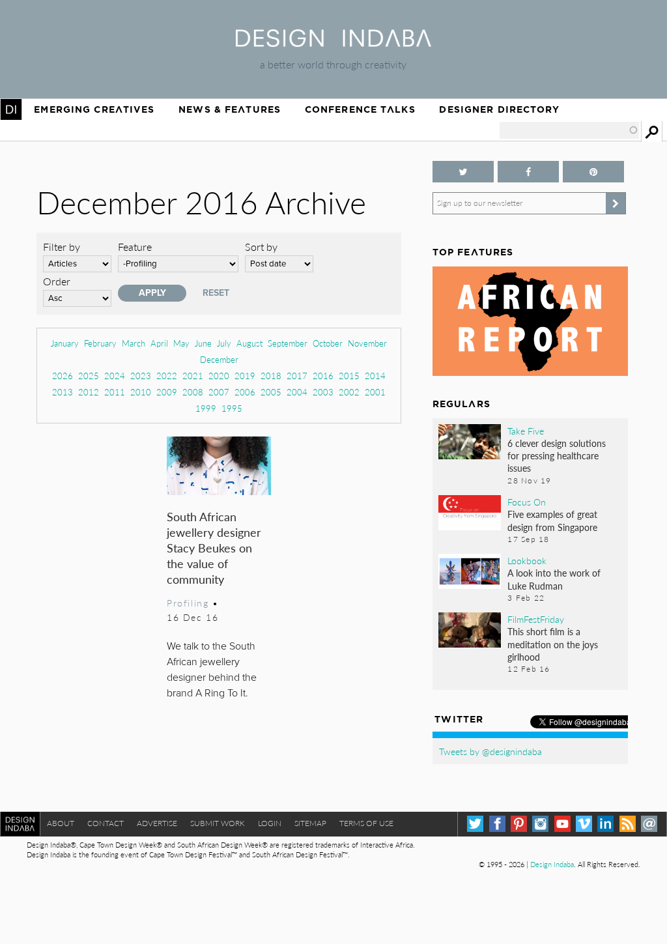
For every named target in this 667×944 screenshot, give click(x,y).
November (367, 343)
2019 (244, 375)
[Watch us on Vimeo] (584, 824)
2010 (140, 392)
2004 (297, 392)
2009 (166, 392)
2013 (62, 392)
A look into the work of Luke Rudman (554, 579)
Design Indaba (552, 864)
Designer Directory (499, 109)
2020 (218, 375)
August (249, 343)
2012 (88, 392)
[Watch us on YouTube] (562, 824)
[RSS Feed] (627, 824)
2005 (271, 392)
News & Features (229, 109)
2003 (323, 392)
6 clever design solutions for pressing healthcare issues (556, 455)
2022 (166, 375)
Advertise (157, 823)
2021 (192, 375)
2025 (88, 375)
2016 (323, 375)
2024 (114, 375)
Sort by (261, 246)
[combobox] (569, 130)
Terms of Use (366, 823)
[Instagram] (540, 824)
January (65, 343)
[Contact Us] (649, 824)
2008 (192, 392)
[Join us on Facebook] (528, 171)
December (219, 359)
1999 (205, 408)
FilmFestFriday (535, 618)
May (181, 343)
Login (269, 823)
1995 (231, 408)
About (60, 823)
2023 (140, 375)
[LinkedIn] (605, 824)
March (133, 343)
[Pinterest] (519, 824)
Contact (105, 823)
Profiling (187, 602)
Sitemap (310, 823)
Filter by (61, 246)
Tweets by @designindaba (490, 751)
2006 (244, 392)
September (287, 343)
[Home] (333, 42)
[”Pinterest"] (593, 171)
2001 (375, 392)
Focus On (526, 501)
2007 (218, 392)
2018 (271, 375)
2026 (62, 375)
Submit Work (217, 823)
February (100, 343)
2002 (349, 392)
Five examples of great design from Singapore (552, 520)
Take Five (525, 430)
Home (11, 109)
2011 (114, 392)
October (328, 343)
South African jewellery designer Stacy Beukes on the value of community (214, 547)
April (159, 343)
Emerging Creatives (94, 109)
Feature (135, 246)
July (224, 343)
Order (56, 281)
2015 (349, 375)
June (203, 343)
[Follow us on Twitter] (463, 171)
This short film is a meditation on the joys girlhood (552, 644)
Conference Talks (360, 109)
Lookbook (526, 560)
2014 (375, 375)
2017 (297, 375)
